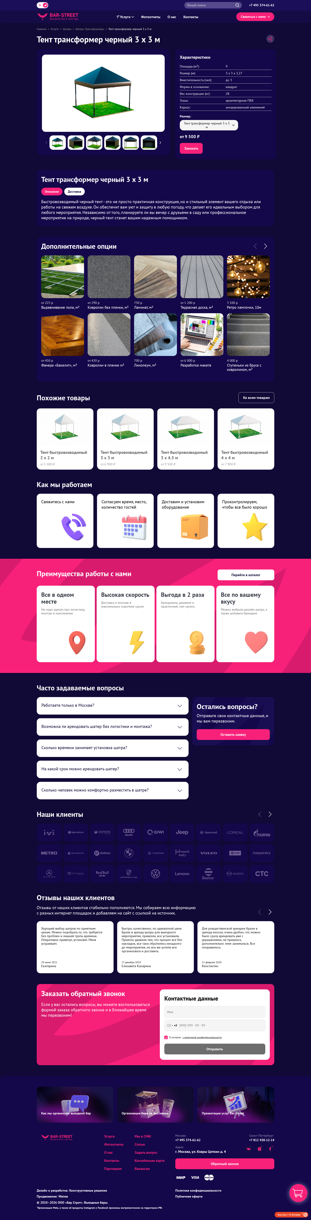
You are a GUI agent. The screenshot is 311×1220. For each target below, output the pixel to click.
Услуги (125, 17)
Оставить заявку (233, 734)
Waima (63, 1196)
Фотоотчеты (150, 17)
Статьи (140, 1144)
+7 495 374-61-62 (187, 1140)
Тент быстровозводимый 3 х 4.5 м (184, 455)
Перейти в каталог (245, 575)
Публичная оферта (188, 1196)
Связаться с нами (253, 17)
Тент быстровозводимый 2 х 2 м (63, 455)
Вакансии (142, 1168)
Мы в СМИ (143, 1136)
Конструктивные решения (88, 1190)
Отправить (214, 1049)
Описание (52, 191)
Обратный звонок (225, 1163)
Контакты (190, 17)
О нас (172, 17)
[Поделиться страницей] (270, 39)
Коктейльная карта (149, 1160)
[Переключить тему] (42, 5)
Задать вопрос (146, 1152)
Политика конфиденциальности (198, 1190)
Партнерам (113, 1168)
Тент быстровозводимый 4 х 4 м (244, 455)
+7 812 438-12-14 (261, 1140)
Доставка (74, 191)
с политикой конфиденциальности (202, 1037)
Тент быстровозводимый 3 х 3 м (124, 455)
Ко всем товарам (256, 397)
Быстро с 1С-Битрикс (289, 1214)
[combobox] (171, 1025)
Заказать (191, 148)
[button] (162, 142)
